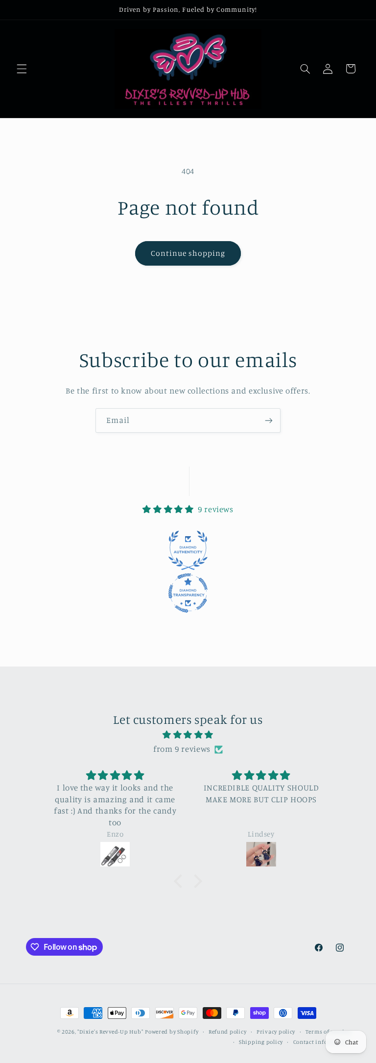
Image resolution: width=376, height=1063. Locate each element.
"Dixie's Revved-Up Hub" (110, 1031)
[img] (188, 735)
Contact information (322, 1041)
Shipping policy (261, 1041)
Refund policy (228, 1031)
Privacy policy (276, 1031)
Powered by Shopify (171, 1031)
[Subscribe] (269, 420)
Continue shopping (188, 253)
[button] (21, 68)
